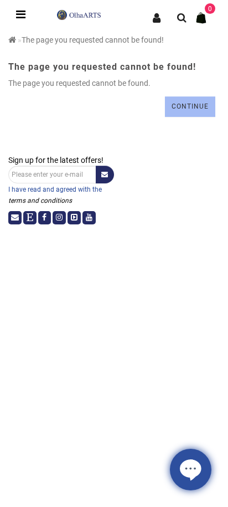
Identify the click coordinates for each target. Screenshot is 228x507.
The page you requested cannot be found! (93, 39)
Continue (190, 106)
